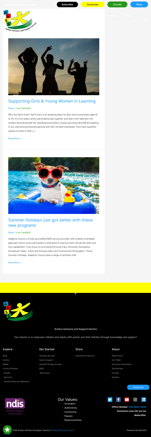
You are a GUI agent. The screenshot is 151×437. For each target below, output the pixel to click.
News (11, 108)
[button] (117, 4)
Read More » (14, 138)
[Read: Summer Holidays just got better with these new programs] (53, 185)
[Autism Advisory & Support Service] (20, 20)
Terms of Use (66, 430)
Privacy (55, 430)
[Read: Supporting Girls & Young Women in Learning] (53, 66)
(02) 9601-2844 (28, 5)
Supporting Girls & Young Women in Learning (52, 101)
